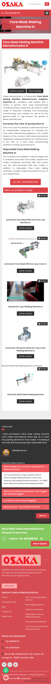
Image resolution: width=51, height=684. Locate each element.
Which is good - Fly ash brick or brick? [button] (22, 506)
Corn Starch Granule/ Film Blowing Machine (37, 627)
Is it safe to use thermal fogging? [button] (20, 500)
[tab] (25, 468)
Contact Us (7, 611)
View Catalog (35, 91)
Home (4, 597)
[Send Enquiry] (6, 678)
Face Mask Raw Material (36, 621)
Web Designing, (38, 678)
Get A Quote (18, 91)
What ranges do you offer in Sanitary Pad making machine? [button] (24, 468)
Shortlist (43, 196)
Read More (9, 586)
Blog (4, 607)
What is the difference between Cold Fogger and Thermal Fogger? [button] (25, 492)
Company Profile (9, 602)
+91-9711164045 (12, 647)
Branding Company (41, 681)
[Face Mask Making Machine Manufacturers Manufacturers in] (25, 69)
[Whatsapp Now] (6, 670)
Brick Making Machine (35, 604)
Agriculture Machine (34, 609)
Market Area (7, 616)
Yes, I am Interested (27, 181)
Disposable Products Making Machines (35, 615)
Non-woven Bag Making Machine (36, 598)
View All (42, 516)
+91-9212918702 (11, 12)
